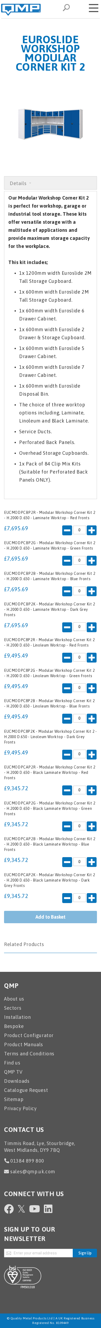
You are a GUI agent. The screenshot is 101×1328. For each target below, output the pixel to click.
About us (14, 999)
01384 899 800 (27, 1161)
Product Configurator (29, 1035)
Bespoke (14, 1026)
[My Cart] (79, 7)
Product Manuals (23, 1044)
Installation (17, 1017)
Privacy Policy (20, 1108)
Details (19, 183)
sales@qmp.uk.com (32, 1171)
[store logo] (21, 10)
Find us (12, 1063)
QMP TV (13, 1072)
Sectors (12, 1008)
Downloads (16, 1081)
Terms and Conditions (29, 1053)
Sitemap (13, 1099)
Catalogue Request (26, 1090)
